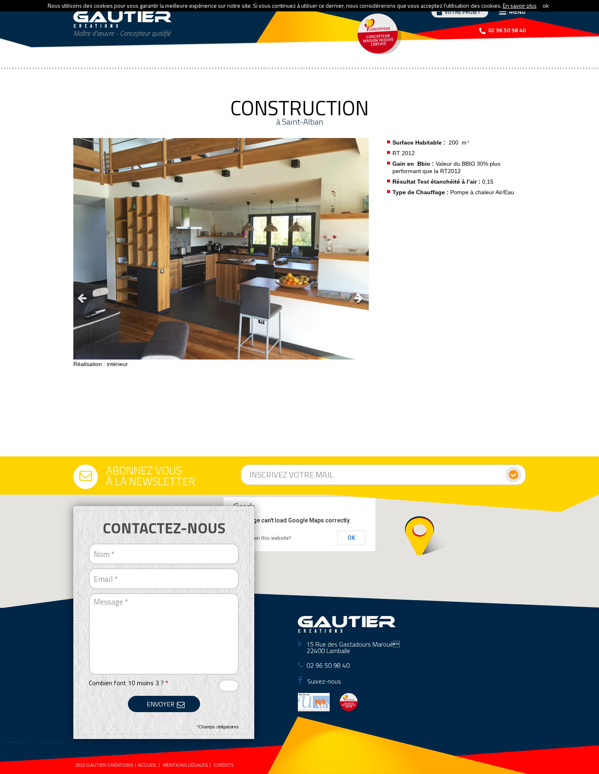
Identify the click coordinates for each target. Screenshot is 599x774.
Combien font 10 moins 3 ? (128, 683)
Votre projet (463, 12)
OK (351, 538)
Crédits (223, 765)
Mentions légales (185, 765)
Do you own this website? (262, 538)
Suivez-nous (323, 681)
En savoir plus (520, 5)
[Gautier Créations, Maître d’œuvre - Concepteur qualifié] (122, 19)
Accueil (147, 765)
